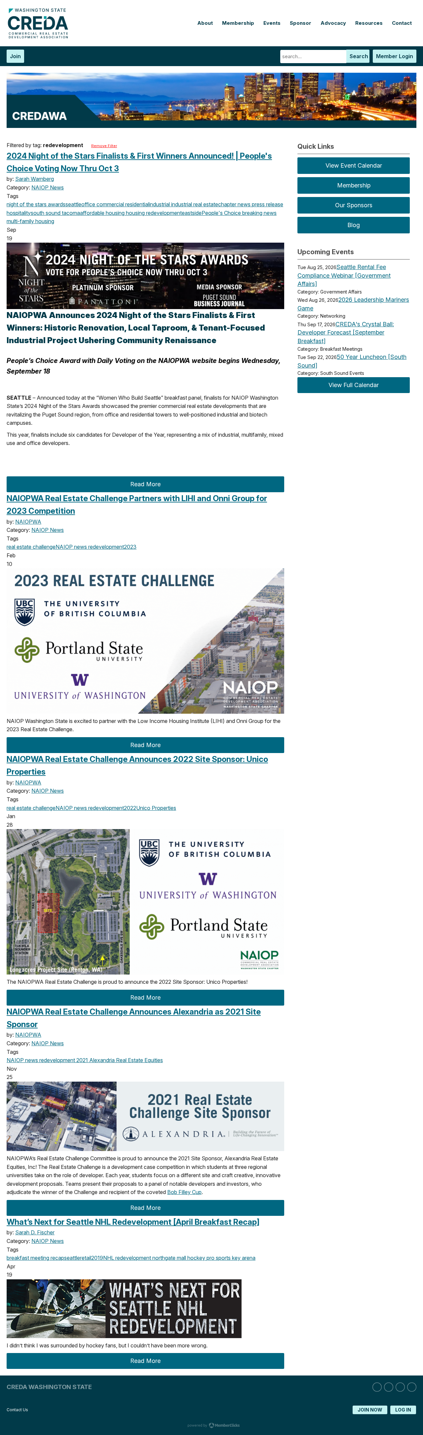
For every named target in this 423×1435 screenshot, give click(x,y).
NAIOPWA (28, 521)
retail (85, 1258)
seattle (73, 204)
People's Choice (221, 213)
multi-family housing (30, 221)
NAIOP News (47, 187)
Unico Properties (156, 808)
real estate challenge (31, 546)
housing (135, 213)
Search (359, 56)
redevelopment (163, 213)
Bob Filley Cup (184, 1192)
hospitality (19, 213)
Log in (403, 1410)
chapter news (234, 204)
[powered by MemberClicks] (211, 1426)
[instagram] (388, 1387)
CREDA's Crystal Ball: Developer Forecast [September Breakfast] (345, 332)
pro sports (218, 1258)
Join (15, 56)
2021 (81, 1060)
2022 (130, 808)
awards (56, 204)
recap (56, 1258)
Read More (145, 484)
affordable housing (102, 213)
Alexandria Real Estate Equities (125, 1060)
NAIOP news (71, 546)
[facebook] (400, 1387)
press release (266, 204)
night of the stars (27, 204)
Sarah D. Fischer (35, 1232)
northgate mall (168, 1258)
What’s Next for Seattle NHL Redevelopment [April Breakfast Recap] (133, 1222)
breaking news (259, 213)
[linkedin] (377, 1387)
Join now (370, 1410)
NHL (108, 1258)
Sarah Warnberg (34, 179)
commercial (109, 204)
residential (136, 204)
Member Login (394, 56)
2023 (130, 546)
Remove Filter (104, 145)
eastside (192, 213)
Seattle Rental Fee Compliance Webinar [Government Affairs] (344, 275)
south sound (45, 213)
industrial (159, 204)
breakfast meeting (28, 1258)
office (88, 204)
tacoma (70, 213)
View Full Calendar (353, 384)
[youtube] (411, 1387)
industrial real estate (194, 204)
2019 (97, 1258)
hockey (195, 1258)
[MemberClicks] (40, 36)
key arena (243, 1258)
